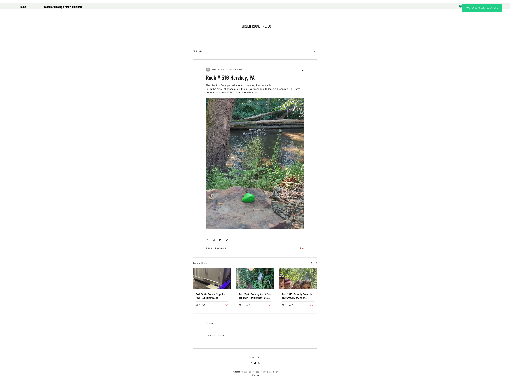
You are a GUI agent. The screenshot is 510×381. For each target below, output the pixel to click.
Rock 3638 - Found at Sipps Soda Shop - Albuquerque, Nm (211, 296)
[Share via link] (226, 239)
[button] (314, 51)
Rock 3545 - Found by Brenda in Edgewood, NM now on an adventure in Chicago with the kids (298, 296)
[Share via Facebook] (207, 239)
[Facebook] (251, 363)
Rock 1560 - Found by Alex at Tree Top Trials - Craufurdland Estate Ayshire (255, 296)
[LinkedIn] (259, 363)
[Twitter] (255, 363)
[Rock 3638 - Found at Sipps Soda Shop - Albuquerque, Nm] (212, 278)
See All (314, 263)
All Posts (197, 51)
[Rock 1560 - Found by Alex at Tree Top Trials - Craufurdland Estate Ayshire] (255, 278)
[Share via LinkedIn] (220, 239)
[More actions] (302, 69)
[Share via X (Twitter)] (213, 239)
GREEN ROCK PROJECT (257, 26)
